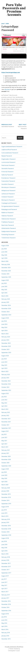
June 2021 (4, 437)
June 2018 (4, 544)
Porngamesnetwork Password (10, 206)
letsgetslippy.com (13, 105)
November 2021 (6, 422)
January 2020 (5, 491)
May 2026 (4, 255)
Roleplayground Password (9, 209)
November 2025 (6, 271)
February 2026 (5, 264)
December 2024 (6, 305)
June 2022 (4, 400)
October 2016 (5, 607)
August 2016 (5, 614)
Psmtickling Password (7, 234)
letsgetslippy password (8, 103)
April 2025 (4, 293)
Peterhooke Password (7, 165)
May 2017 (4, 585)
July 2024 (4, 321)
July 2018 (4, 541)
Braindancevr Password (8, 178)
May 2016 (4, 623)
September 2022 (6, 390)
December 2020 (6, 456)
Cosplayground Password (8, 203)
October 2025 (5, 274)
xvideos (17, 113)
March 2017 (4, 592)
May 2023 (4, 365)
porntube (4, 111)
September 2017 (6, 573)
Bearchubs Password (7, 225)
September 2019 (6, 503)
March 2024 (4, 334)
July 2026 (4, 249)
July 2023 (4, 359)
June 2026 (4, 252)
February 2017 (5, 595)
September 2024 (6, 315)
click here (7, 89)
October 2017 (5, 570)
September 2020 (6, 466)
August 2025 (5, 280)
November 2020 (6, 459)
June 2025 (4, 286)
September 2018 (6, 535)
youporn (4, 115)
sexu (18, 111)
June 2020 (4, 475)
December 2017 (6, 563)
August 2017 (5, 576)
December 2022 (6, 381)
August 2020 (5, 469)
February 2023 (5, 374)
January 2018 (5, 560)
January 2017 (5, 598)
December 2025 (6, 267)
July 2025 (4, 283)
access (5, 97)
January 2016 (5, 636)
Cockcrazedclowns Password (9, 153)
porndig (10, 109)
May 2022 (4, 403)
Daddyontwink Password (8, 231)
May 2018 (4, 547)
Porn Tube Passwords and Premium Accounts (14, 10)
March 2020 (4, 485)
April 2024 (4, 330)
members (4, 107)
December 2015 (6, 639)
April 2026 (4, 258)
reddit (9, 111)
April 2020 (4, 481)
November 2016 (6, 604)
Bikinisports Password (8, 200)
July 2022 (4, 396)
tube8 (22, 111)
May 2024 (4, 327)
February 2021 (5, 450)
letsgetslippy (20, 101)
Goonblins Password (7, 184)
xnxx (13, 113)
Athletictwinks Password (8, 228)
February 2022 (5, 412)
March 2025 (4, 296)
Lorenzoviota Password (8, 162)
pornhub (16, 109)
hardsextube (19, 97)
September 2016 (6, 610)
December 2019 (6, 494)
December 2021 (6, 419)
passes (13, 107)
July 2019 (4, 510)
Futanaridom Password (8, 181)
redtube (14, 111)
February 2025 (5, 299)
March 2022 (4, 409)
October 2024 (5, 312)
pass (9, 107)
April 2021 (4, 444)
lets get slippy (5, 99)
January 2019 (5, 522)
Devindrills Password (7, 168)
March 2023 (4, 371)
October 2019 (5, 500)
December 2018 (6, 525)
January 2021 (5, 453)
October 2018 (5, 532)
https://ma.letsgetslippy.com (10, 72)
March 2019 (4, 516)
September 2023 (6, 352)
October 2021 (5, 425)
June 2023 (4, 362)
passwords (4, 109)
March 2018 (4, 554)
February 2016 (5, 632)
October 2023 (5, 349)
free (14, 97)
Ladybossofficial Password (9, 149)
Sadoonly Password (7, 175)
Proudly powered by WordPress (14, 647)
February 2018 (5, 557)
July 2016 (4, 617)
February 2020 (5, 488)
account (9, 97)
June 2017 (4, 582)
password (18, 107)
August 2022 (5, 393)
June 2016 (4, 620)
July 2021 (4, 434)
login (20, 105)
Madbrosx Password (7, 212)
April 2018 (4, 551)
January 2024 (5, 340)
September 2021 (6, 428)
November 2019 (6, 497)
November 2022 (6, 384)
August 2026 (5, 245)
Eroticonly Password (7, 171)
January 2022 (5, 415)
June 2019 (4, 513)
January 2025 (5, 302)
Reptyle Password (6, 156)
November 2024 (6, 308)
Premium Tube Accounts (10, 95)
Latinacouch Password (8, 194)
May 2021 (4, 441)
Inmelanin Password (7, 197)
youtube (9, 115)
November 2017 (6, 566)
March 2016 (4, 629)
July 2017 (4, 579)
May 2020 (4, 478)
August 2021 (5, 431)
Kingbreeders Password (8, 159)
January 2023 (5, 378)
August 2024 (5, 318)
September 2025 (6, 277)
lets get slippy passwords (8, 101)
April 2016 (4, 626)
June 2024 (4, 324)
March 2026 (4, 261)
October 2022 (5, 387)
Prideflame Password (7, 222)
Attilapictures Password (8, 190)
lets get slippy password (17, 99)
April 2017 (4, 588)
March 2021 (4, 447)
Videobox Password (7, 216)
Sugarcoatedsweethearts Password (11, 146)
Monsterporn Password (8, 187)
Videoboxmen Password (8, 219)
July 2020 (4, 472)
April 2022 (4, 406)
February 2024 (5, 337)
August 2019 (5, 507)
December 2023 (6, 343)
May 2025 (4, 289)
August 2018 (5, 538)
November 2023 (6, 346)
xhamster (8, 113)
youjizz (22, 113)
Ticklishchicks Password (8, 238)
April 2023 (4, 368)
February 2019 (5, 519)
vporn (3, 113)
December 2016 (6, 601)
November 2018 (6, 529)
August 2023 (5, 356)
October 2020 (5, 463)
